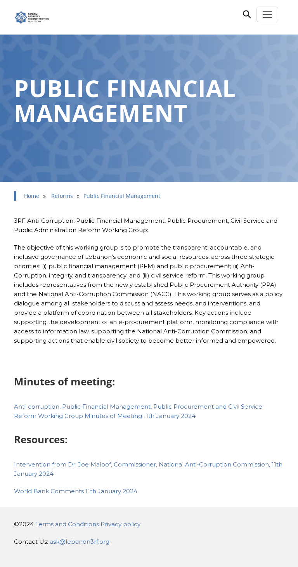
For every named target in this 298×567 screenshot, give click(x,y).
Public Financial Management (121, 195)
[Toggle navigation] (267, 14)
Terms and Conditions (67, 524)
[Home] (36, 17)
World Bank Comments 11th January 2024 (75, 491)
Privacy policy (120, 524)
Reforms (62, 195)
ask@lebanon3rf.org (79, 541)
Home (31, 195)
